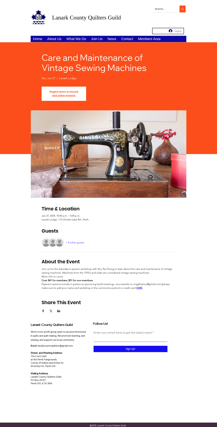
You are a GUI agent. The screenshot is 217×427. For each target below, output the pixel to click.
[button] (54, 39)
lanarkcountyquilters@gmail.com (55, 345)
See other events (63, 95)
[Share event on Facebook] (43, 311)
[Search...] (183, 9)
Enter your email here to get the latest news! (123, 332)
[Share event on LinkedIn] (58, 311)
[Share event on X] (50, 311)
